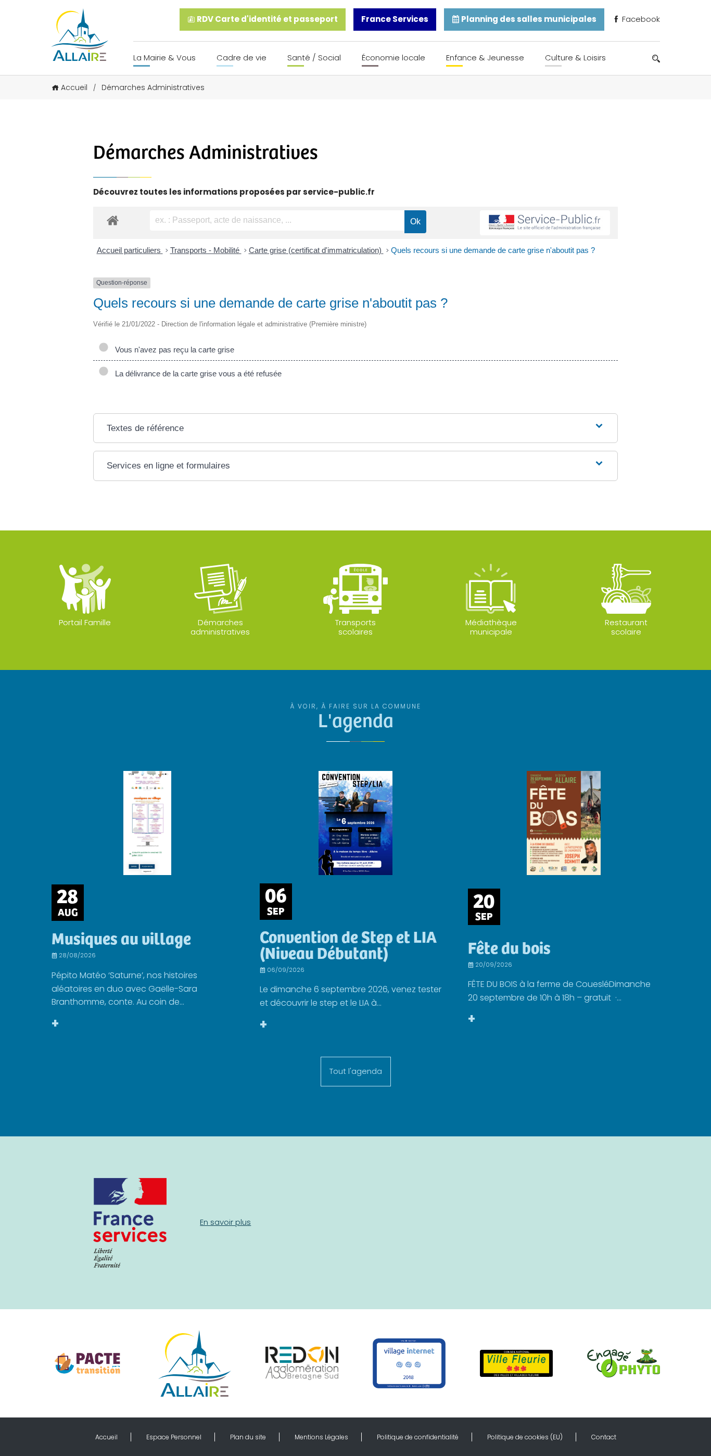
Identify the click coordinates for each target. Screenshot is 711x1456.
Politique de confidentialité (418, 1437)
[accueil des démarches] (112, 220)
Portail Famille (85, 622)
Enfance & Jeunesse (485, 57)
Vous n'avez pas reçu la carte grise (172, 349)
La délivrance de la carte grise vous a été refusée (196, 373)
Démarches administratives (220, 627)
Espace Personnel (173, 1437)
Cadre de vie (241, 57)
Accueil (74, 87)
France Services (394, 19)
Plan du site (248, 1437)
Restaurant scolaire (626, 627)
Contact (603, 1437)
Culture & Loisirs (575, 57)
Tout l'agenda (355, 1071)
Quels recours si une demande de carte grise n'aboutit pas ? (493, 250)
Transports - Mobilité (206, 250)
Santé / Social (314, 57)
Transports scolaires (355, 627)
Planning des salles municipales (528, 19)
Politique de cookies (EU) (525, 1437)
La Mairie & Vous (164, 57)
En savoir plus (225, 1222)
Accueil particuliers (130, 250)
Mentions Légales (321, 1437)
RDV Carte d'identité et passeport (266, 19)
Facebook (640, 19)
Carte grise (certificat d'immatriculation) (316, 250)
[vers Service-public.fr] (545, 223)
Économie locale (393, 57)
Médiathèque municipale (491, 627)
